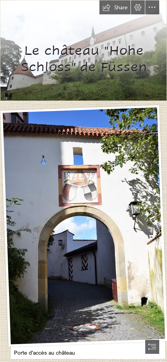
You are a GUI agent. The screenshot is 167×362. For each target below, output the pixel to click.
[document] (83, 181)
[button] (114, 7)
